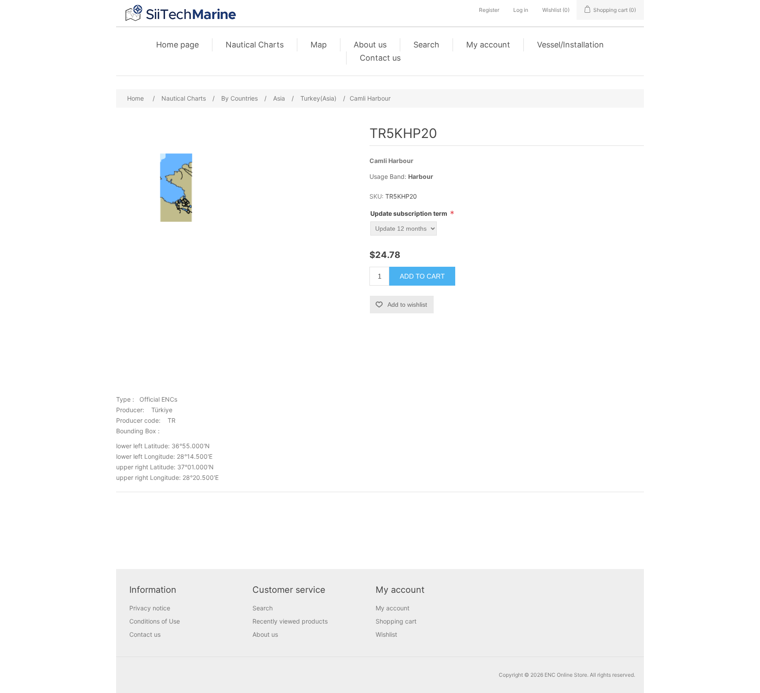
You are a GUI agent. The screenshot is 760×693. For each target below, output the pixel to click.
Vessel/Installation (570, 44)
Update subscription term (409, 213)
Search (426, 44)
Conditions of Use (154, 621)
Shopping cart (396, 621)
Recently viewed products (290, 621)
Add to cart (422, 276)
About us (370, 44)
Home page (177, 44)
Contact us (380, 57)
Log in (520, 10)
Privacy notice (149, 608)
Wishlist (386, 634)
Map (319, 44)
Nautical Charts (255, 44)
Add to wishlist (407, 304)
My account (488, 44)
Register (489, 10)
